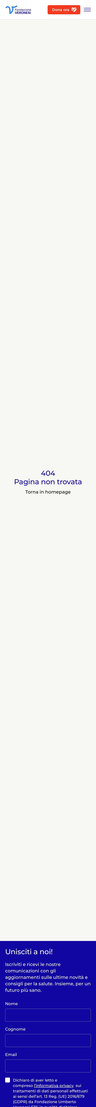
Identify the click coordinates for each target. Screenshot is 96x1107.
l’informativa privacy (54, 1085)
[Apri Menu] (86, 9)
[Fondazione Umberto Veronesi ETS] (18, 9)
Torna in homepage (48, 492)
